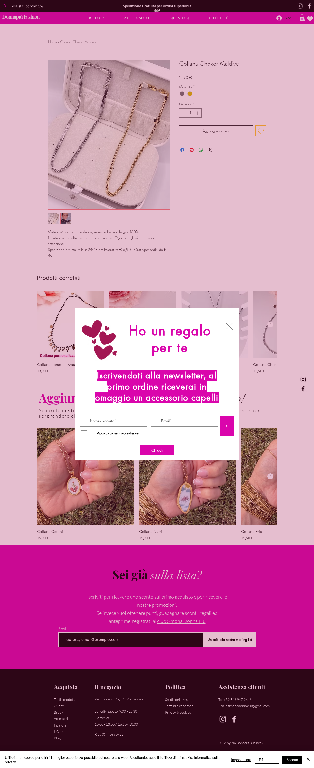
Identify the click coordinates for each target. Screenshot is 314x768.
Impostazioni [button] (241, 759)
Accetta (292, 759)
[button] (229, 326)
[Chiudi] (308, 759)
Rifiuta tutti (267, 759)
